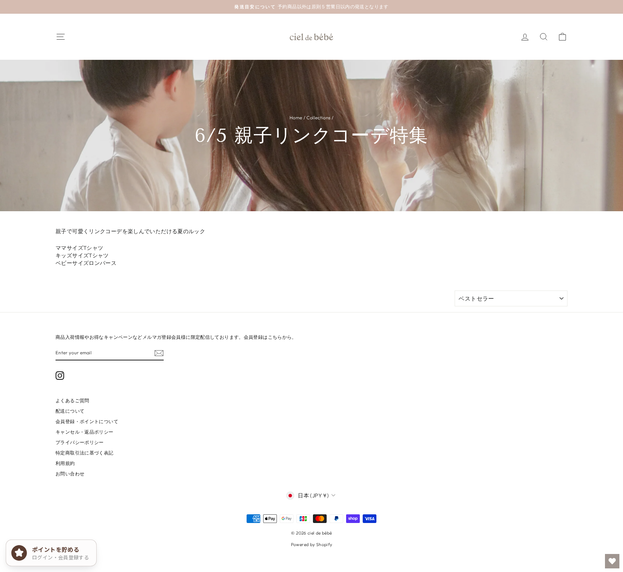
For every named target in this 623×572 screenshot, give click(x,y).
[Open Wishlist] (612, 561)
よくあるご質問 (72, 400)
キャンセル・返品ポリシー (85, 432)
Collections (318, 117)
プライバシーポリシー (80, 442)
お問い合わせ (70, 473)
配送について (70, 411)
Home (296, 117)
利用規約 (65, 463)
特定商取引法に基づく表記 (85, 453)
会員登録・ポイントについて (87, 421)
